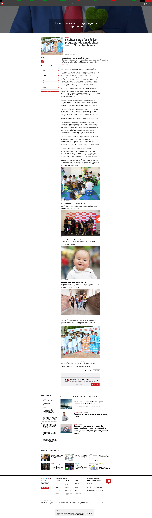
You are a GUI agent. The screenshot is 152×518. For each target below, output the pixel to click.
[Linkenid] (77, 4)
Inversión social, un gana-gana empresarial (76, 24)
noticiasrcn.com (70, 503)
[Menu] (5, 4)
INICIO (8, 3)
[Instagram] (49, 478)
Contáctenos (89, 483)
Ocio (76, 491)
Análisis (76, 480)
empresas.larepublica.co (64, 502)
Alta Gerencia (67, 480)
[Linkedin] (101, 54)
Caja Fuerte (67, 481)
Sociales (57, 496)
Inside (76, 490)
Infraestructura (68, 490)
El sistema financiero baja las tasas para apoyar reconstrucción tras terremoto (50, 402)
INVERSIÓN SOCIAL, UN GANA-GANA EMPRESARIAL (28, 3)
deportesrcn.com (90, 503)
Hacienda (45, 407)
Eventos (76, 487)
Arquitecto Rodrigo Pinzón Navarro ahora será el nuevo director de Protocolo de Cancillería (50, 426)
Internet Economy (59, 491)
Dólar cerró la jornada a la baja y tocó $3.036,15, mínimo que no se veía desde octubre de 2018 (104, 457)
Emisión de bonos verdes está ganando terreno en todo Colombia (90, 403)
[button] (62, 380)
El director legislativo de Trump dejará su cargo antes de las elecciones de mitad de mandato (57, 457)
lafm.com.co (76, 503)
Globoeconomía (78, 488)
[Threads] (51, 478)
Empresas (57, 487)
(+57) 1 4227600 (44, 483)
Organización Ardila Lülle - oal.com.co (105, 503)
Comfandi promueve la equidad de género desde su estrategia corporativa (90, 427)
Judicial (52, 463)
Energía (76, 454)
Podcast (57, 493)
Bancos (44, 399)
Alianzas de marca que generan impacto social (91, 415)
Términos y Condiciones (91, 486)
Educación (45, 438)
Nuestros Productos (90, 481)
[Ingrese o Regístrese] (150, 4)
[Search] (143, 3)
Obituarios (67, 491)
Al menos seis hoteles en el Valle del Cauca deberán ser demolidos (49, 433)
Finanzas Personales (69, 488)
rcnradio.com (62, 503)
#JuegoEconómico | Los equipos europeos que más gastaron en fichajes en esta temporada (81, 466)
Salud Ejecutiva (78, 493)
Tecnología (101, 463)
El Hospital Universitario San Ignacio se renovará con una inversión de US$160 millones (50, 441)
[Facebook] (96, 54)
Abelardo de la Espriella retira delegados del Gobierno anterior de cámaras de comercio (49, 411)
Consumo (57, 484)
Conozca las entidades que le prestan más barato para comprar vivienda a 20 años (50, 418)
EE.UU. (52, 454)
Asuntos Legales (59, 481)
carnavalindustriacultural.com (47, 503)
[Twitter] (74, 4)
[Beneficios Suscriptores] (146, 4)
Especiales (67, 487)
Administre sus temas (47, 91)
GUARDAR (108, 54)
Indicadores (58, 490)
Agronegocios (58, 480)
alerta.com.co (82, 503)
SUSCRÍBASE (148, 0)
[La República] (2, 3)
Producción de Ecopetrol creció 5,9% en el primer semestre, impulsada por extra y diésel (81, 457)
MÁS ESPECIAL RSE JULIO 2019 (102, 439)
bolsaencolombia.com (85, 502)
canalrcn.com (56, 503)
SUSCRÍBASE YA (95, 384)
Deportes (77, 463)
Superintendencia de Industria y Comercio (95, 490)
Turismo (44, 431)
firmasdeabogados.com (74, 502)
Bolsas (100, 454)
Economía (77, 484)
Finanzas (57, 488)
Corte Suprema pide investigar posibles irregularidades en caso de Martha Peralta (57, 466)
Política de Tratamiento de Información (94, 487)
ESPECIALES (13, 3)
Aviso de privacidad (90, 484)
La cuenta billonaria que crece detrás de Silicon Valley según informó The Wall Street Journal (104, 466)
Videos (66, 496)
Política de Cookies (79, 514)
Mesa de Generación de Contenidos (94, 480)
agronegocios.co (54, 502)
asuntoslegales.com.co (45, 502)
